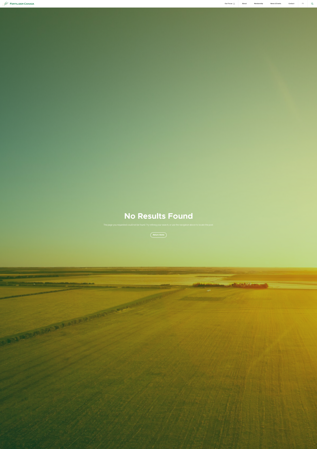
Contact (291, 3)
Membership (258, 3)
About (244, 3)
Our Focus (228, 3)
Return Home (158, 235)
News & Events (275, 3)
